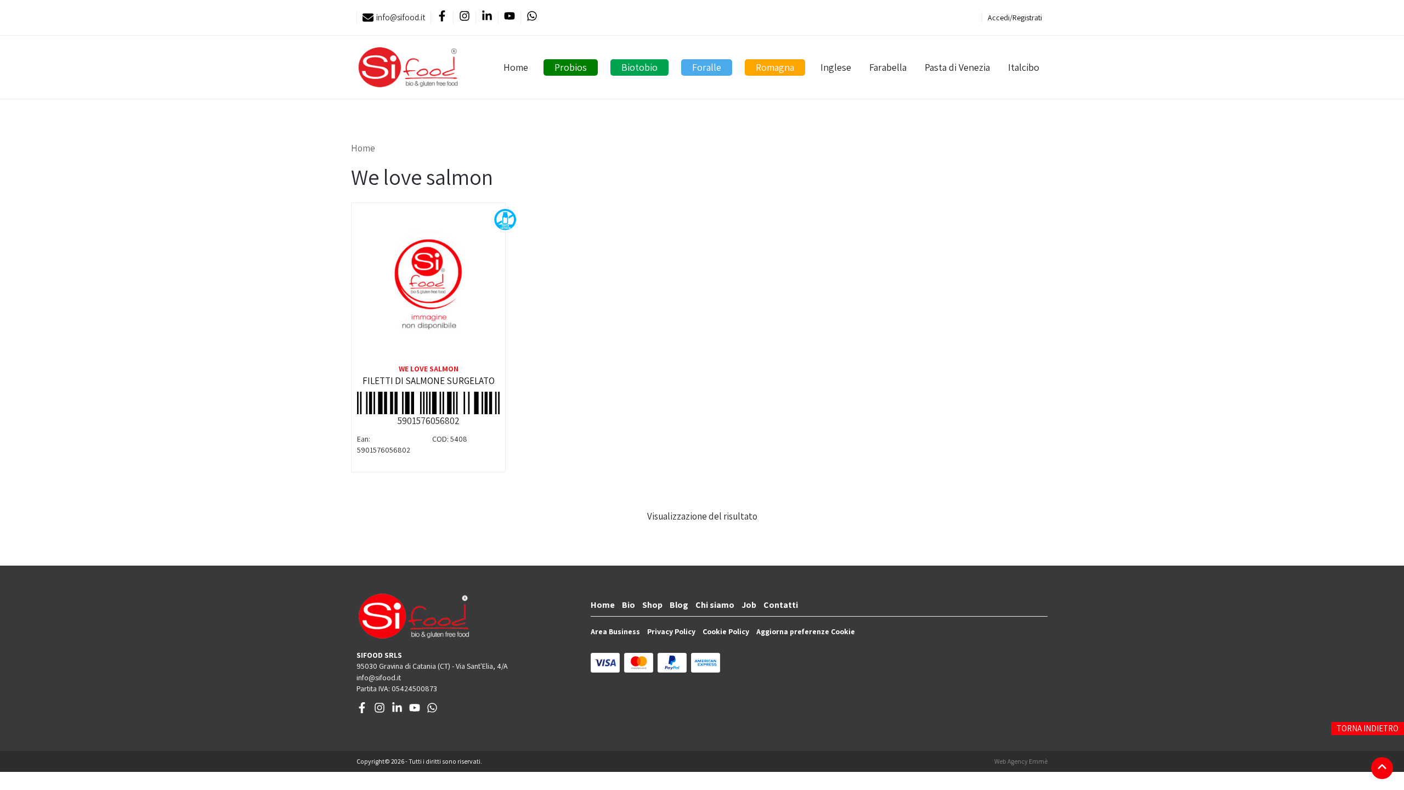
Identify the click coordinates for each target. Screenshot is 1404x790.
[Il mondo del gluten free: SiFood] (408, 67)
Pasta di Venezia (957, 67)
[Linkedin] (486, 17)
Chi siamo (714, 605)
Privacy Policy (671, 631)
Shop (652, 605)
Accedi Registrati (1015, 17)
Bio (628, 605)
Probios (570, 67)
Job (748, 605)
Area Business (615, 631)
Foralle (706, 67)
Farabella (888, 67)
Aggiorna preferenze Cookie (805, 631)
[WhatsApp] (531, 17)
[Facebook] (442, 17)
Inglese (835, 67)
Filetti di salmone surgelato (429, 381)
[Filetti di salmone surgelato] (428, 285)
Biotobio (639, 67)
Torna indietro (1368, 728)
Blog (679, 605)
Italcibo (1023, 67)
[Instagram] (464, 17)
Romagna (775, 67)
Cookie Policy (726, 631)
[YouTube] (509, 17)
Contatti (780, 605)
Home (515, 67)
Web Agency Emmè (1021, 761)
